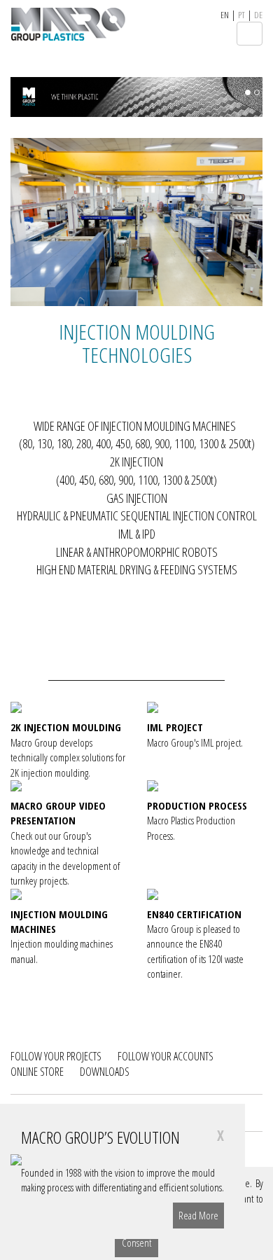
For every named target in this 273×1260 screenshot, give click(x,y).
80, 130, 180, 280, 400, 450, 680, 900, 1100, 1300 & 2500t (136, 443)
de (258, 14)
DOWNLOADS (105, 1071)
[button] (29, 841)
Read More (198, 1215)
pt (241, 14)
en (224, 14)
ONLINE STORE (37, 1071)
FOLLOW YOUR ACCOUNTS (166, 1056)
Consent (136, 1242)
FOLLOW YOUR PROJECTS (56, 1056)
